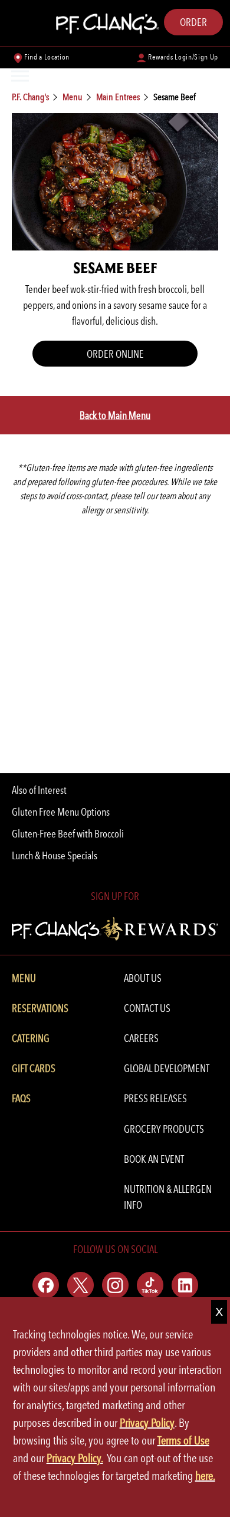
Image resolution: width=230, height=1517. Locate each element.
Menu (73, 97)
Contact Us (147, 1008)
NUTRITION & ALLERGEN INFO (168, 1197)
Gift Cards (33, 1068)
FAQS (21, 1098)
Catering (31, 1038)
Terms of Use (183, 1440)
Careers (141, 1038)
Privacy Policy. (75, 1458)
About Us (143, 978)
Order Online (115, 354)
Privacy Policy (147, 1423)
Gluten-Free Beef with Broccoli (68, 833)
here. (205, 1476)
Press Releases (155, 1098)
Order (193, 22)
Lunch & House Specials (54, 855)
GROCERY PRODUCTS (164, 1129)
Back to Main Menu (115, 415)
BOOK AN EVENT (154, 1159)
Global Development (166, 1068)
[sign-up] (115, 927)
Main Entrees (118, 97)
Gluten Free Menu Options (61, 812)
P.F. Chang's (30, 97)
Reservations (40, 1008)
